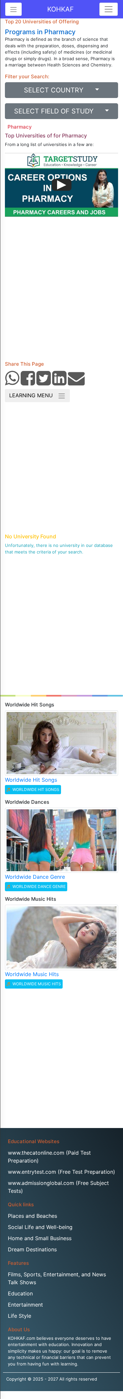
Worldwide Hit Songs (31, 779)
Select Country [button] (58, 90)
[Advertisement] (61, 291)
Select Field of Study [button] (58, 111)
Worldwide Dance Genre (35, 876)
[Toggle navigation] (108, 9)
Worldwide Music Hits (32, 974)
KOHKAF (60, 9)
